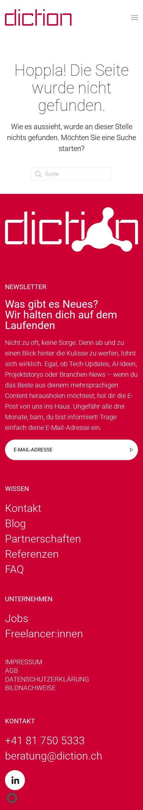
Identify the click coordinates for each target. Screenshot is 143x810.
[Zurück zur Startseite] (38, 17)
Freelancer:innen (44, 633)
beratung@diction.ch (53, 756)
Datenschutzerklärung (47, 679)
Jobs (16, 618)
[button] (134, 17)
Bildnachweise (30, 688)
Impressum (23, 662)
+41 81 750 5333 (45, 740)
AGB (11, 671)
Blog (15, 523)
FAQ (14, 569)
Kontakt (23, 508)
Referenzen (32, 554)
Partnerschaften (43, 538)
